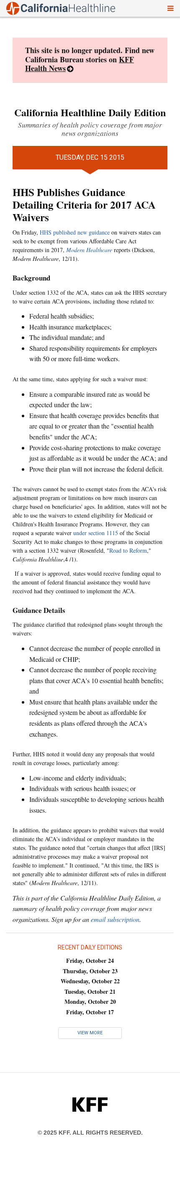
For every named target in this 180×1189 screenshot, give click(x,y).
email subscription (115, 919)
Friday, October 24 (90, 960)
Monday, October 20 (90, 1001)
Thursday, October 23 (90, 971)
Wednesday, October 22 (90, 981)
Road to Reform (128, 550)
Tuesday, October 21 (90, 991)
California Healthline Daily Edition (90, 112)
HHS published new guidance (75, 232)
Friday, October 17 (90, 1012)
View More (90, 1033)
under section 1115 (95, 533)
